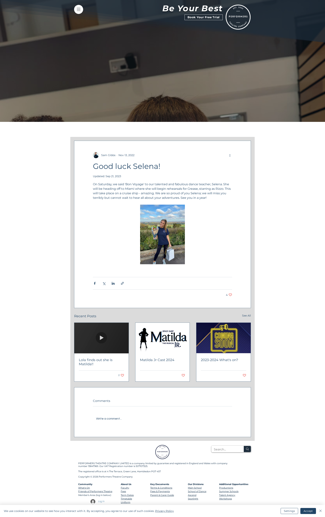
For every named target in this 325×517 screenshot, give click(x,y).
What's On (84, 487)
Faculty (125, 487)
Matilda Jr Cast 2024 (157, 360)
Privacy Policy (164, 511)
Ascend (192, 495)
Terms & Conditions (161, 487)
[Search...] (247, 449)
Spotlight (193, 498)
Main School (195, 487)
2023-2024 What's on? (219, 360)
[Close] (320, 511)
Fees (123, 491)
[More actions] (230, 155)
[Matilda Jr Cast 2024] (162, 338)
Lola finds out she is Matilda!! (95, 362)
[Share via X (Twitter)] (104, 283)
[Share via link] (122, 283)
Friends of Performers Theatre (95, 491)
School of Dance (197, 491)
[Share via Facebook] (94, 283)
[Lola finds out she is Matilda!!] (101, 338)
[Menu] (78, 9)
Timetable (126, 498)
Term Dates (127, 495)
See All (246, 315)
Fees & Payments (160, 491)
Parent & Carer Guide (162, 495)
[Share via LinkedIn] (113, 283)
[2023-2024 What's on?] (223, 338)
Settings (289, 511)
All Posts (80, 129)
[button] (246, 129)
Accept (308, 511)
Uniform (125, 502)
